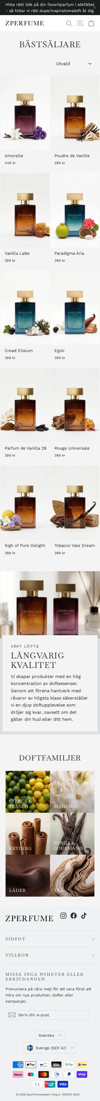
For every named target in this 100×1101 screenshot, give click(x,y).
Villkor (17, 955)
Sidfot (16, 938)
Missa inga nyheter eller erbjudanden (45, 977)
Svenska (46, 1035)
